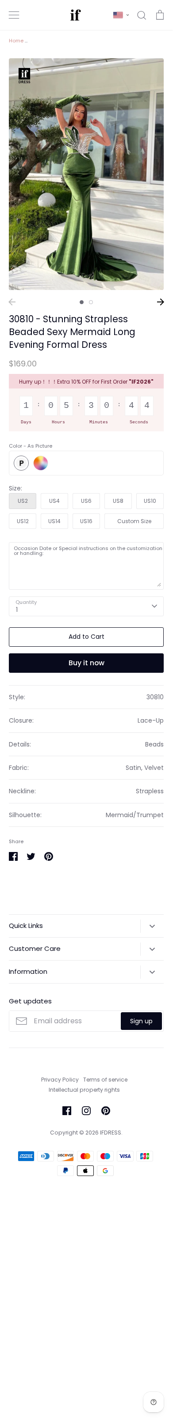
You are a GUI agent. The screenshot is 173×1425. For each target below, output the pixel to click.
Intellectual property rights (84, 1089)
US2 (23, 501)
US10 (150, 501)
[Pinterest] (105, 1110)
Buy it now (86, 663)
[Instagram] (86, 1110)
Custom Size (134, 521)
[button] (121, 15)
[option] (86, 174)
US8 (118, 501)
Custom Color (40, 463)
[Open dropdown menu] (152, 926)
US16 (86, 521)
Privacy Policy (60, 1079)
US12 (23, 521)
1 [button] (82, 302)
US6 (86, 501)
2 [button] (91, 302)
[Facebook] (67, 1110)
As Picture (21, 463)
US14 (54, 521)
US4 (54, 501)
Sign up (141, 1021)
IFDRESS (110, 1132)
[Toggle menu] (14, 15)
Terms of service (105, 1079)
